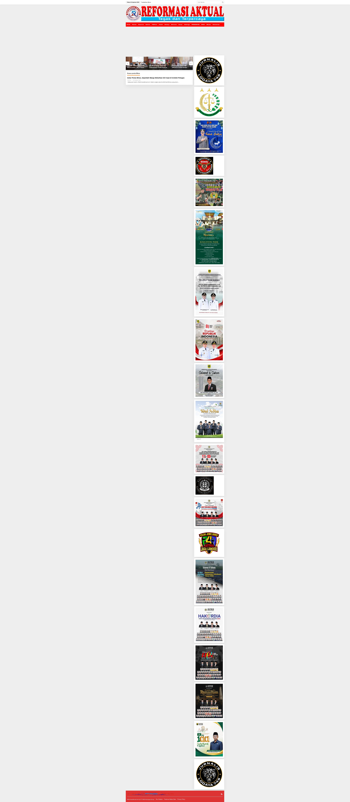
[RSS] (221, 794)
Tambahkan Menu (146, 2)
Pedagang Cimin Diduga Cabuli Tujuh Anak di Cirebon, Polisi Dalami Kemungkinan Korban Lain (158, 67)
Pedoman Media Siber (170, 799)
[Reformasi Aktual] (175, 13)
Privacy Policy (181, 799)
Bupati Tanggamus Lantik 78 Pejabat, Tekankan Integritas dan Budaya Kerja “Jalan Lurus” (181, 67)
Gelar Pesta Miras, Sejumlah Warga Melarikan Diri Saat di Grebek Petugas (155, 78)
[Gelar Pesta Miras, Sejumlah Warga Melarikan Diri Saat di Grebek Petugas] (178, 82)
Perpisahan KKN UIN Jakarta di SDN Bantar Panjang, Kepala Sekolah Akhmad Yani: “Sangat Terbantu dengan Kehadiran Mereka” (137, 67)
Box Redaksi (159, 799)
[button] (222, 2)
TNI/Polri (129, 80)
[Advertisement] (175, 40)
